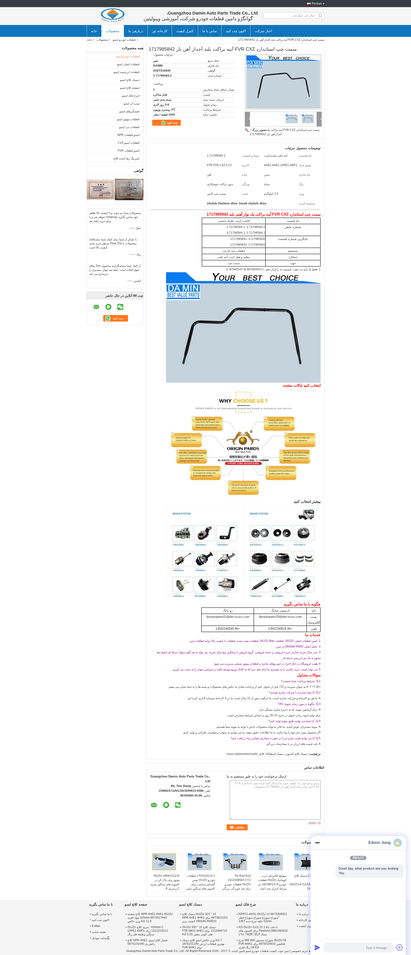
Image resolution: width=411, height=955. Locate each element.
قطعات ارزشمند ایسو (126, 72)
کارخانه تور (159, 31)
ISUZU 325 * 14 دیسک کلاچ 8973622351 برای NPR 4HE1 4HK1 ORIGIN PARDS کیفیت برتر (205, 917)
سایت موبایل (99, 938)
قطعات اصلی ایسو (128, 64)
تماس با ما (209, 31)
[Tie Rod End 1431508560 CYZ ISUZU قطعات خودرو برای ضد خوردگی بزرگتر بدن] (235, 862)
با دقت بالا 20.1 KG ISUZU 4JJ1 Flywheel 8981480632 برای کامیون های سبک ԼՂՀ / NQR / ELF (263, 930)
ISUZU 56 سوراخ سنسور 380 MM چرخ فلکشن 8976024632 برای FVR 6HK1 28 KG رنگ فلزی (262, 944)
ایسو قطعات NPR (128, 135)
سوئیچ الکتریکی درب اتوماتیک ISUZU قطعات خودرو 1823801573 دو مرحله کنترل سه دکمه (272, 882)
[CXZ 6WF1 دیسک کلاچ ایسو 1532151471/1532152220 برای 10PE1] (306, 862)
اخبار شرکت (263, 31)
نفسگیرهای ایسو (129, 111)
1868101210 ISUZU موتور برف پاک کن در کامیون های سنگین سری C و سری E (165, 882)
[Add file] (399, 947)
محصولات (112, 31)
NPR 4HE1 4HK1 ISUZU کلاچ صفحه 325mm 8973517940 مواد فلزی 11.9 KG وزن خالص (150, 917)
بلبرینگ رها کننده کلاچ (126, 158)
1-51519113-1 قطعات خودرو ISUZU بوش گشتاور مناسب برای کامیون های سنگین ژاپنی (200, 882)
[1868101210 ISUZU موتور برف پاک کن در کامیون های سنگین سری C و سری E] (164, 862)
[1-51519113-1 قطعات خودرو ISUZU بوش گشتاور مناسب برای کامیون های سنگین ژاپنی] (199, 862)
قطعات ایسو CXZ (128, 142)
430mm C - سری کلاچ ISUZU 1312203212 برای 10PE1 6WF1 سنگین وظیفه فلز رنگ (147, 930)
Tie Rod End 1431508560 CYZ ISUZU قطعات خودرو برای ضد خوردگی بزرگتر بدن (236, 884)
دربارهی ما (135, 31)
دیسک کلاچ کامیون (297, 754)
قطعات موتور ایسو (128, 119)
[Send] (317, 947)
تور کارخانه (305, 920)
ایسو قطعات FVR (128, 150)
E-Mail (96, 926)
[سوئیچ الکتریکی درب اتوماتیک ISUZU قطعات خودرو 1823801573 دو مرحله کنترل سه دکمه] (271, 862)
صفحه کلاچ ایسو (129, 87)
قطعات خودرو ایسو (124, 39)
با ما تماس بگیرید (102, 914)
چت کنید (172, 122)
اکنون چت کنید (236, 31)
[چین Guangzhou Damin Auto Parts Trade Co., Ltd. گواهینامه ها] (101, 189)
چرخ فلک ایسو (130, 95)
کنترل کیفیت (185, 31)
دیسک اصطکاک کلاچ (271, 754)
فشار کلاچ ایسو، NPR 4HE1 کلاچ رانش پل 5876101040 (147, 942)
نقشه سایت (99, 932)
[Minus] (317, 843)
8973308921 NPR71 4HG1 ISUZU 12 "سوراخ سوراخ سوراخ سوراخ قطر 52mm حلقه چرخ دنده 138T (263, 917)
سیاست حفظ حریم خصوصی (307, 951)
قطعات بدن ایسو (129, 127)
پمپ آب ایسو (131, 103)
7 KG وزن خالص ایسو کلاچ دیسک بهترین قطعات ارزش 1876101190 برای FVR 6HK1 (203, 944)
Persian (317, 3)
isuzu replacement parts (242, 754)
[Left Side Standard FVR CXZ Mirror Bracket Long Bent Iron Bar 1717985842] (283, 81)
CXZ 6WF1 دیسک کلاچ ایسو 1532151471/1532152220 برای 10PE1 (306, 882)
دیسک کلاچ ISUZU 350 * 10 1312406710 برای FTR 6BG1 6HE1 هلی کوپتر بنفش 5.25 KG (204, 930)
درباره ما (304, 914)
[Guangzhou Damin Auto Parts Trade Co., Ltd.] (113, 15)
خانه (94, 31)
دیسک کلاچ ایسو (129, 80)
